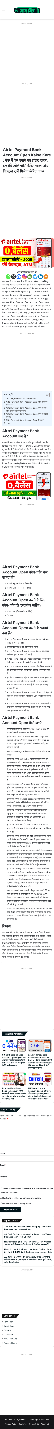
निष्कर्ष (8, 423)
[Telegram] (35, 276)
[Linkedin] (40, 276)
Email (3, 1165)
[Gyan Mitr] (27, 9)
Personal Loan (10, 1343)
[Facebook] (18, 276)
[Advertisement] (27, 52)
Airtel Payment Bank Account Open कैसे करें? (25, 420)
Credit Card (9, 1326)
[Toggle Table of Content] (46, 395)
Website (3, 1177)
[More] (45, 276)
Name (3, 1153)
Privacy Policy (11, 1424)
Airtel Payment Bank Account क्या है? (21, 399)
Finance (7, 1330)
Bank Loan (8, 1322)
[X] (13, 276)
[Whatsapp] (8, 276)
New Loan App (10, 1339)
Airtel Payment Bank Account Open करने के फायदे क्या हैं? (27, 415)
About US (45, 1424)
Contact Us (34, 1424)
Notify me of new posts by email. (16, 1203)
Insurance (8, 1334)
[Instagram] (24, 276)
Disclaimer (23, 1424)
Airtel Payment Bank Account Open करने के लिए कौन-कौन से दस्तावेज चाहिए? (26, 409)
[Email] (29, 276)
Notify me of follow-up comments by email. (21, 1198)
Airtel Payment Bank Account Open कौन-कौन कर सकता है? (26, 403)
